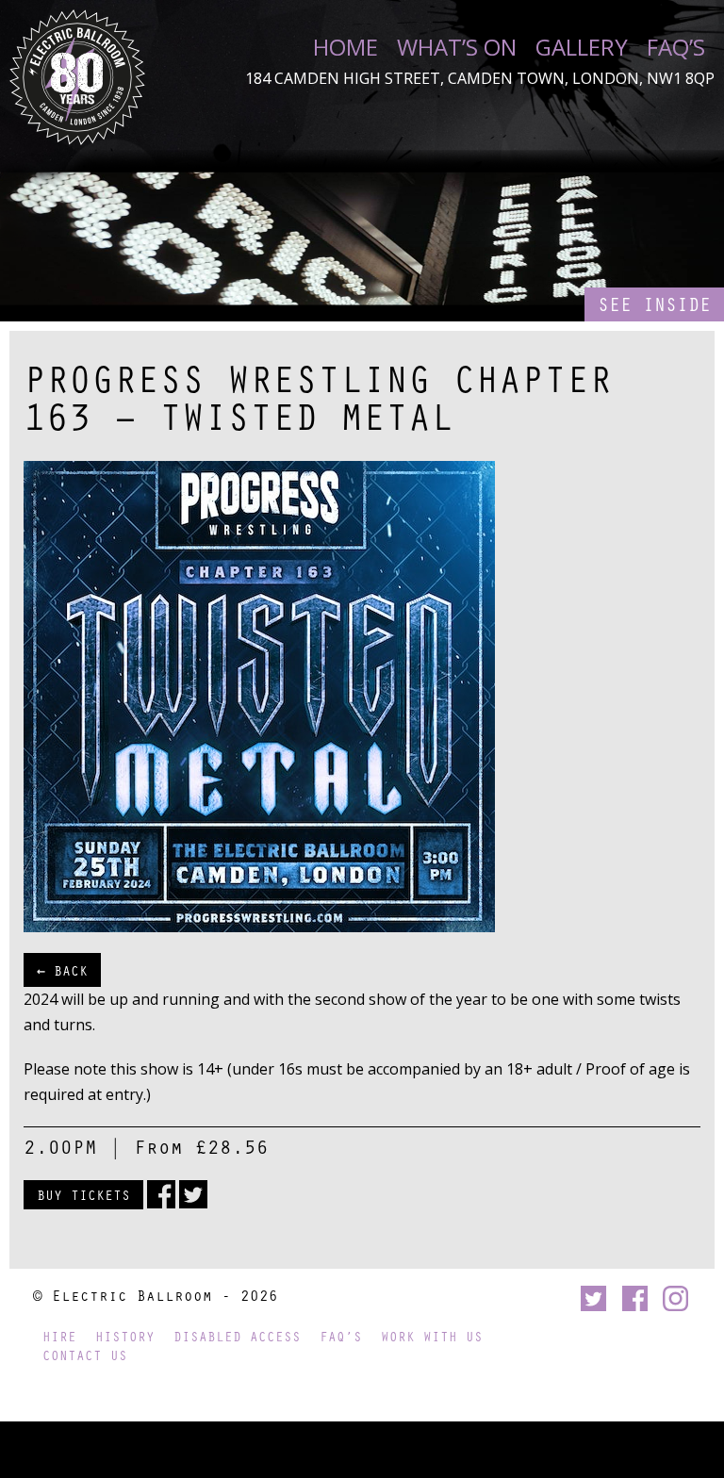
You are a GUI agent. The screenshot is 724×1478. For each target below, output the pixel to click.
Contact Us (84, 1355)
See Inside (654, 304)
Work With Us (432, 1336)
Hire (59, 1336)
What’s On (457, 47)
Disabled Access (237, 1336)
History (125, 1336)
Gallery (581, 47)
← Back (62, 970)
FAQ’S (676, 47)
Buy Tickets (83, 1194)
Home (345, 47)
